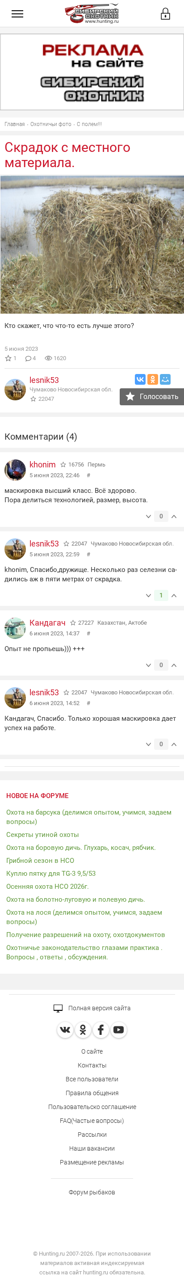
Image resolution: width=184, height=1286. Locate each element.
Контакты (92, 1065)
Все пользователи (92, 1079)
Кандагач (47, 622)
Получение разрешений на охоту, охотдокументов (85, 935)
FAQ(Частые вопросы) (92, 1120)
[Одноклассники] (152, 379)
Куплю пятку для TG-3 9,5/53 (51, 874)
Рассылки (92, 1134)
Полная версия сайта (99, 1008)
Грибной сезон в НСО (40, 861)
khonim (42, 464)
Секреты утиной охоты (42, 835)
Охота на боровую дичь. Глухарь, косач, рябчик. (81, 848)
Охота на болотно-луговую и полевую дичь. (75, 899)
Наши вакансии (92, 1148)
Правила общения (92, 1093)
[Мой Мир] (165, 379)
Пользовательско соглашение (92, 1106)
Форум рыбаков (92, 1192)
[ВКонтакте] (140, 379)
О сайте (92, 1051)
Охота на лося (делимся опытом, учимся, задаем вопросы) (84, 917)
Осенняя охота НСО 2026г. (47, 887)
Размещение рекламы (92, 1162)
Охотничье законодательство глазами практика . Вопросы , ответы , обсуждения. (84, 952)
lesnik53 (44, 380)
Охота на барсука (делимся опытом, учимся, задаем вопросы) (88, 817)
